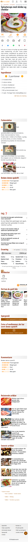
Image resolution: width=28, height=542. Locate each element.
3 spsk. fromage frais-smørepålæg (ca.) (14, 93)
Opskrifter (4, 525)
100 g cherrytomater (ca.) (10, 90)
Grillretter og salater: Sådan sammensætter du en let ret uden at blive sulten (19, 482)
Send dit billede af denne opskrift (14, 333)
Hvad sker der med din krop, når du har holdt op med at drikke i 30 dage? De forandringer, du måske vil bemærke (19, 472)
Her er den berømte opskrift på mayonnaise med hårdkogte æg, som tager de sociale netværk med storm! (13, 435)
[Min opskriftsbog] (12, 1)
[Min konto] (16, 1)
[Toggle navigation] (25, 2)
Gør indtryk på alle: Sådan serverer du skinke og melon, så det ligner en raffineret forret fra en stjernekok (14, 423)
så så (11, 187)
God (11, 185)
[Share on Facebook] (2, 45)
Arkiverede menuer (6, 530)
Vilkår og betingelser (21, 530)
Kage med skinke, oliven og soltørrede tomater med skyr (5, 303)
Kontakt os (18, 525)
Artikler (3, 534)
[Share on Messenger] (8, 45)
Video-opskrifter (6, 528)
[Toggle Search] (21, 1)
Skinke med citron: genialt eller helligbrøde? (18, 400)
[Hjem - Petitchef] (1, 4)
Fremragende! (14, 181)
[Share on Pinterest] (24, 45)
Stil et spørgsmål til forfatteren (14, 319)
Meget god (13, 183)
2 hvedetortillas (7, 79)
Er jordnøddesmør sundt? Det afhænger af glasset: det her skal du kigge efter (19, 461)
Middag (11, 496)
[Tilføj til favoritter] (24, 40)
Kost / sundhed (9, 493)
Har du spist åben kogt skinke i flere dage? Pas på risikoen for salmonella (19, 411)
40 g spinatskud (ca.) (8, 87)
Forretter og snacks (14, 499)
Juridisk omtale (19, 532)
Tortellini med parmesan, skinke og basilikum (16, 302)
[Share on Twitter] (19, 45)
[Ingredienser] (2, 271)
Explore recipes (6, 491)
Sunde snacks (17, 493)
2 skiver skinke (6, 82)
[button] (3, 23)
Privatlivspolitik (19, 528)
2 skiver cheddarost (8, 85)
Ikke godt (13, 189)
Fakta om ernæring (21, 96)
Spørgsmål (4, 532)
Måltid (6, 496)
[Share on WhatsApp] (13, 45)
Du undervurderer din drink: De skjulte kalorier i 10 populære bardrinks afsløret (19, 451)
